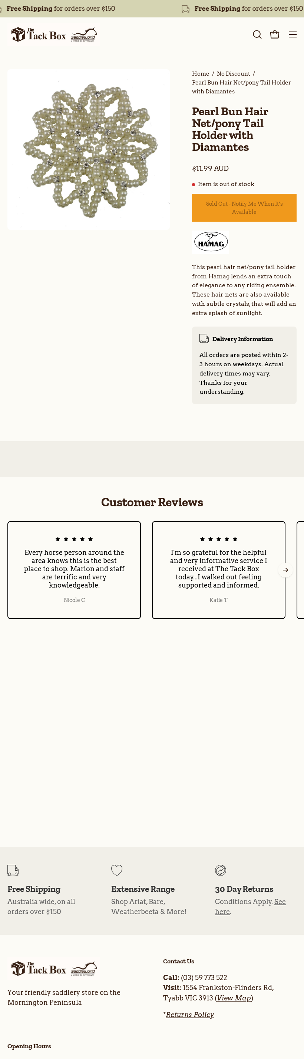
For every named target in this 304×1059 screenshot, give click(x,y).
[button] (256, 34)
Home (200, 73)
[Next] (285, 570)
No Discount (233, 73)
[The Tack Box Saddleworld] (53, 34)
